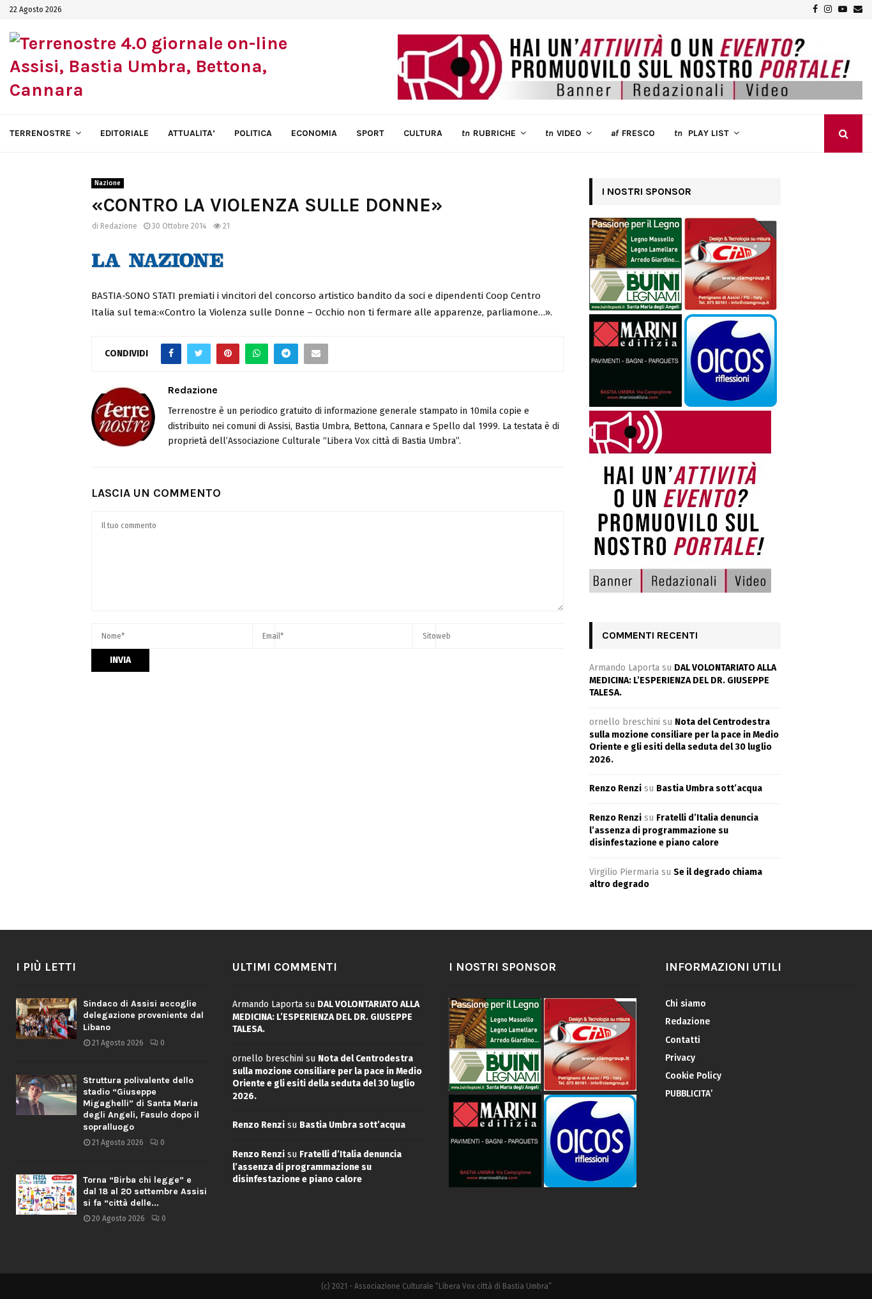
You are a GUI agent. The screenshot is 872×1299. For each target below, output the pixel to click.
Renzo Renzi (615, 788)
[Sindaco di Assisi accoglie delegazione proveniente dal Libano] (46, 1018)
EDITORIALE (124, 133)
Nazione (107, 183)
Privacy (680, 1057)
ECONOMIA (314, 133)
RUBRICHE (489, 133)
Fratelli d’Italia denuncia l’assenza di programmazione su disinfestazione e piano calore (673, 830)
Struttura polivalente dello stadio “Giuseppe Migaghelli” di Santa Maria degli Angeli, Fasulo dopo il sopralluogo (141, 1103)
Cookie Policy (693, 1075)
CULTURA (422, 133)
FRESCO (633, 133)
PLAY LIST (701, 133)
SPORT (370, 133)
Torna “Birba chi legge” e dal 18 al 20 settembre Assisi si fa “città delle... (145, 1191)
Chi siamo (685, 1003)
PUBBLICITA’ (688, 1093)
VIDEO (563, 133)
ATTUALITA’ (191, 133)
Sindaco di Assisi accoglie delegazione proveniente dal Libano (143, 1015)
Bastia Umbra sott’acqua (709, 788)
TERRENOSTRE (40, 133)
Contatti (682, 1040)
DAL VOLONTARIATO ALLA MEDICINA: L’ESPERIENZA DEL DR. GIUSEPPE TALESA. (682, 680)
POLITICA (253, 133)
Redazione (118, 226)
